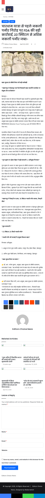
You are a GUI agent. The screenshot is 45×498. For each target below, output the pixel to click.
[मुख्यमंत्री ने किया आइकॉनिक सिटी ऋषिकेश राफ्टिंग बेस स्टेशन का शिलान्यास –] (12, 373)
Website (4, 450)
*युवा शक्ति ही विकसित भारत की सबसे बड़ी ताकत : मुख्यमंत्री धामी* (11, 359)
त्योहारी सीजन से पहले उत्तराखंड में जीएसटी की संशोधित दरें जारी (31, 359)
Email (4, 441)
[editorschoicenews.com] (9, 9)
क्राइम (12, 21)
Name (4, 432)
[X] (11, 302)
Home (5, 17)
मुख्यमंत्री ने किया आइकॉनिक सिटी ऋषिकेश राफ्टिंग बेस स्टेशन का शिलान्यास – (11, 384)
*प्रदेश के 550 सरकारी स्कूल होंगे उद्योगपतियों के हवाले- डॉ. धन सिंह (33, 383)
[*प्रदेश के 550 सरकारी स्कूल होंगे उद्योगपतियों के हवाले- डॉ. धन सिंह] (33, 373)
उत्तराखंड (10, 17)
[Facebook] (6, 302)
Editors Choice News (10, 44)
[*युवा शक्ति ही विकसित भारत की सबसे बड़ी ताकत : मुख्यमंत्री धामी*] (12, 349)
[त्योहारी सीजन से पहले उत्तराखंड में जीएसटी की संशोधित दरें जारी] (33, 349)
